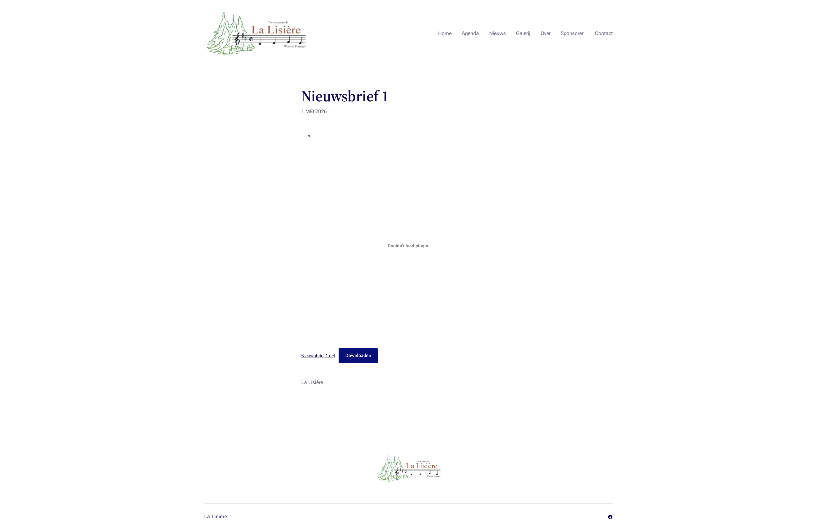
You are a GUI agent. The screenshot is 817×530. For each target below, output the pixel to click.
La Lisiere (215, 516)
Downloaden (358, 355)
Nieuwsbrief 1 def (318, 355)
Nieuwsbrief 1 (345, 96)
